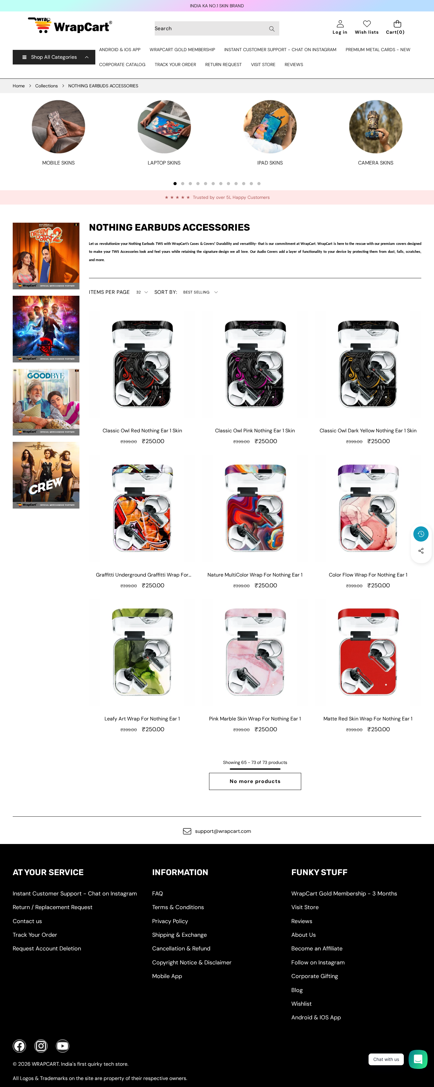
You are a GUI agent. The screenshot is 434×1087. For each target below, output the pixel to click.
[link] (58, 163)
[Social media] (421, 550)
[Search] (272, 29)
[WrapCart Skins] (70, 25)
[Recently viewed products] (421, 534)
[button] (421, 568)
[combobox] (217, 28)
